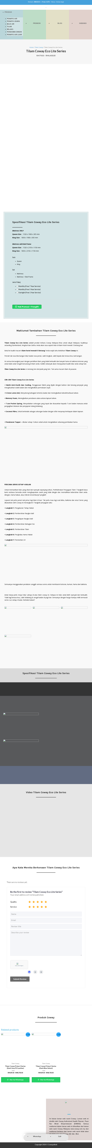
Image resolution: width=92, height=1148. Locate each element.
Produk (8, 12)
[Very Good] (42, 902)
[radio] (48, 261)
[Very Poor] (30, 902)
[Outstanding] (46, 902)
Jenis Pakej (16, 282)
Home (32, 47)
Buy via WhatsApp (16, 1080)
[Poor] (34, 902)
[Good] (38, 902)
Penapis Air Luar (14, 34)
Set (13, 270)
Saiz (13, 257)
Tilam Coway (39, 47)
